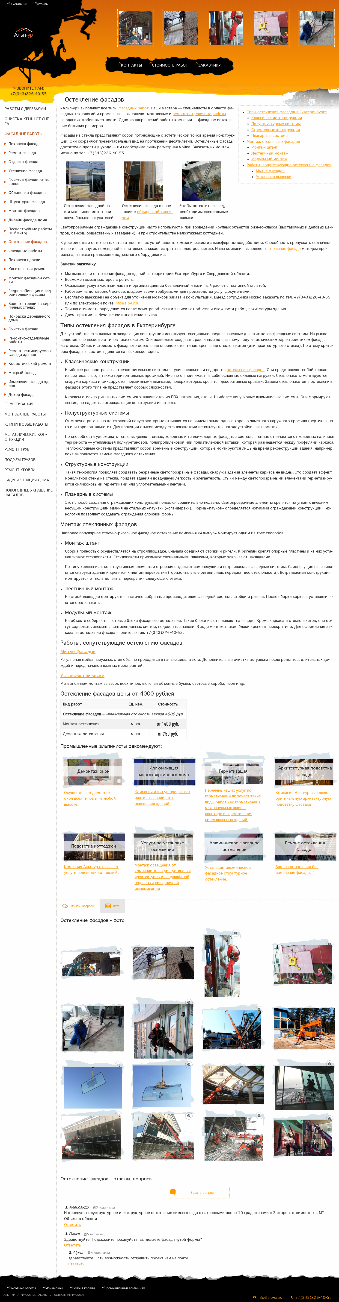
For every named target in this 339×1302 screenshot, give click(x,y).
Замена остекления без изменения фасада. (297, 869)
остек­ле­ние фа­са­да (283, 248)
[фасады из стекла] (135, 28)
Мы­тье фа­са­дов (270, 171)
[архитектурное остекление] (233, 1135)
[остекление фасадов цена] (92, 1084)
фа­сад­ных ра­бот (134, 108)
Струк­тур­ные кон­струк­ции (275, 129)
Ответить (72, 1224)
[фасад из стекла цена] (163, 1135)
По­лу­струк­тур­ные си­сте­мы (276, 123)
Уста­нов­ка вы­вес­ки (273, 176)
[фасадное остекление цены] (226, 28)
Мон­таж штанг (264, 147)
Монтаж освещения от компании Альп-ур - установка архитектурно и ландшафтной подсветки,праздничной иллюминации (163, 877)
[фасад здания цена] (163, 1084)
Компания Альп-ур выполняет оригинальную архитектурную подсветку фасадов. (303, 798)
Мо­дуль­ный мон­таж (269, 159)
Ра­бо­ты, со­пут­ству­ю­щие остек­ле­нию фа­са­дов (289, 165)
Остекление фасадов (69, 1294)
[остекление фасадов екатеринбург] (181, 28)
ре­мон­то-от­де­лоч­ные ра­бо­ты (199, 113)
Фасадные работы (34, 1294)
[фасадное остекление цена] (271, 28)
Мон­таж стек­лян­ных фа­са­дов (273, 141)
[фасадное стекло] (92, 1136)
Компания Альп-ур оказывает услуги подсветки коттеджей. (91, 869)
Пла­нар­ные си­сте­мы (269, 135)
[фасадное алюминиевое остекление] (304, 1027)
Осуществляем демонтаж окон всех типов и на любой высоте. (90, 798)
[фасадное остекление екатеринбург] (233, 1027)
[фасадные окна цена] (316, 28)
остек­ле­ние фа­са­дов (246, 369)
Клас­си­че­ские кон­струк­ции (276, 117)
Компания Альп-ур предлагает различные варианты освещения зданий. (162, 798)
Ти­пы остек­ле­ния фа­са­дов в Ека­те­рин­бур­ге (287, 112)
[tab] (78, 906)
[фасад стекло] (233, 1084)
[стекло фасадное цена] (163, 1028)
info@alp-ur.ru (127, 303)
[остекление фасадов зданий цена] (304, 1135)
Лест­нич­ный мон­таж (269, 153)
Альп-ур (9, 1294)
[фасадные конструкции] (304, 1084)
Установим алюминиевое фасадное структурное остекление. (228, 873)
